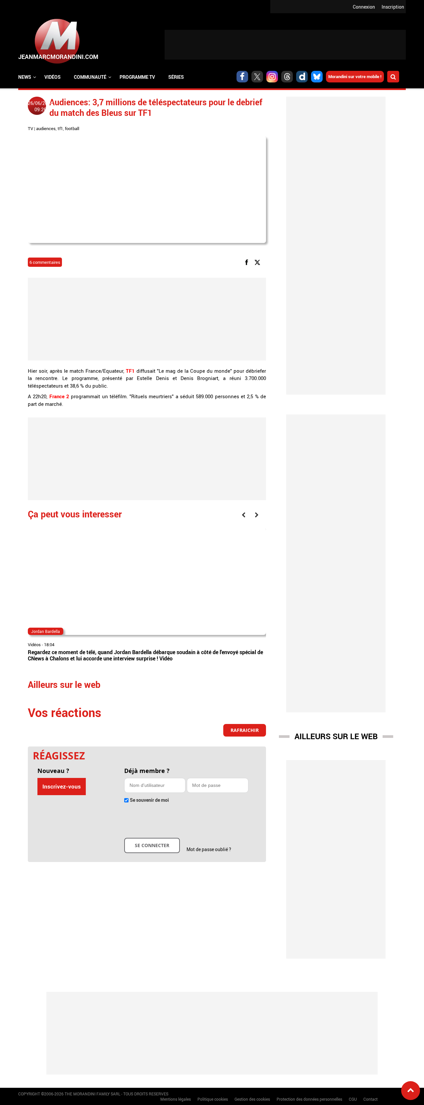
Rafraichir (245, 730)
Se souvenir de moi (149, 800)
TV (30, 128)
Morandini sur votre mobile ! (355, 76)
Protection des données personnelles (309, 1099)
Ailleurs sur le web (336, 736)
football (72, 128)
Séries (176, 77)
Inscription (393, 7)
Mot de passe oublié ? (208, 849)
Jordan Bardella (45, 631)
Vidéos (52, 77)
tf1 (60, 128)
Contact (370, 1099)
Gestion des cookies (252, 1099)
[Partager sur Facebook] (247, 262)
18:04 (49, 645)
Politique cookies (212, 1099)
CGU (353, 1099)
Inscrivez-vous (61, 786)
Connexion (364, 7)
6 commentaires (44, 262)
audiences (46, 128)
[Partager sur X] (258, 262)
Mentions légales (175, 1099)
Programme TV (137, 77)
